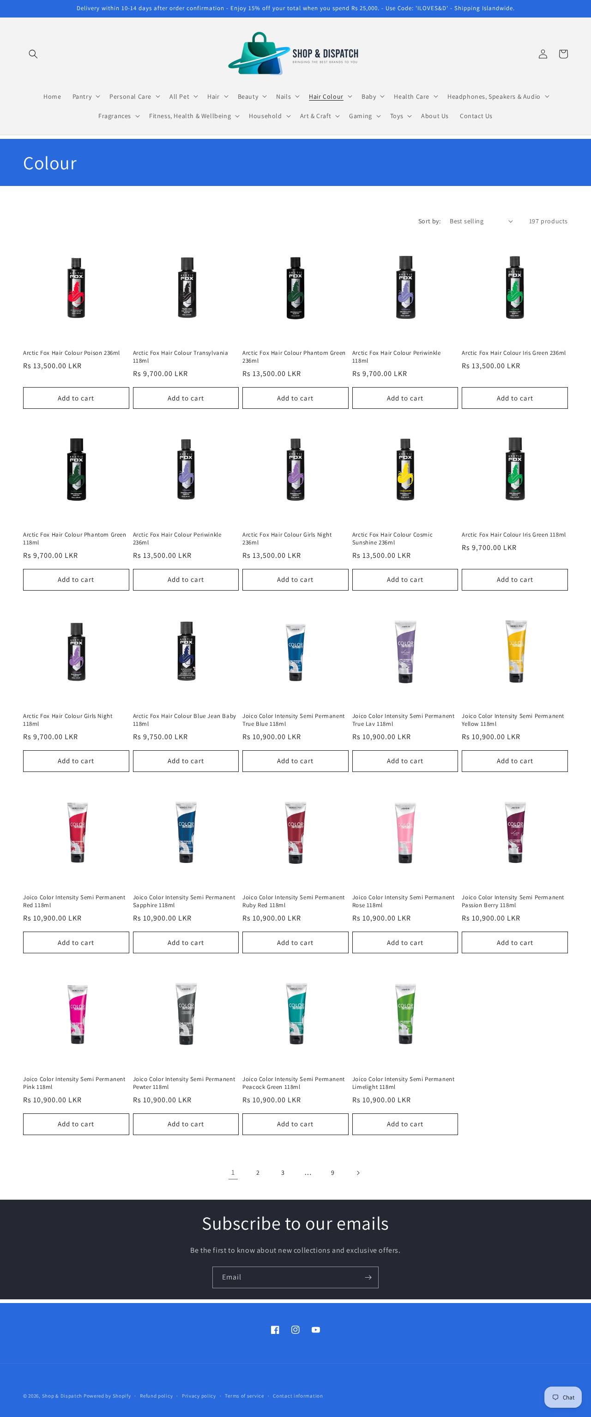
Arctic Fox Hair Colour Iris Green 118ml (514, 534)
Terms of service (244, 1395)
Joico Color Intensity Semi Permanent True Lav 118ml (403, 720)
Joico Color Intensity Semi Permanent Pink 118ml (74, 1083)
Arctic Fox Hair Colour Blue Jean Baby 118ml (184, 720)
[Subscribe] (368, 1277)
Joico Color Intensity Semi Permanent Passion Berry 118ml (513, 901)
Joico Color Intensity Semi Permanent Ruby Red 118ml (293, 901)
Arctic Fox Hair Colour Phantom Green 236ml (294, 357)
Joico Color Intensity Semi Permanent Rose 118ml (403, 901)
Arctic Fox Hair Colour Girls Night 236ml (287, 538)
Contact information (298, 1395)
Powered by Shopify (107, 1396)
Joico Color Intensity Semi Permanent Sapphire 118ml (184, 901)
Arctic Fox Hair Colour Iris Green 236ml (514, 353)
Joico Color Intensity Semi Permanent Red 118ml (74, 901)
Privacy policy (199, 1395)
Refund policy (156, 1395)
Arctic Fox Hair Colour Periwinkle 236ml (177, 538)
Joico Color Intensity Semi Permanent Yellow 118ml (513, 720)
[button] (33, 54)
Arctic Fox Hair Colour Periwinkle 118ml (396, 357)
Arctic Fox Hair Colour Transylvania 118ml (181, 357)
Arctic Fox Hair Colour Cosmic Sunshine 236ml (392, 538)
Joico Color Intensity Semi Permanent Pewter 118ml (184, 1083)
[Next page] (358, 1173)
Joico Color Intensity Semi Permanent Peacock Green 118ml (293, 1083)
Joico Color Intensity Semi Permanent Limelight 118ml (403, 1083)
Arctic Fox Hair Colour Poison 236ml (71, 353)
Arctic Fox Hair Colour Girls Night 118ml (67, 720)
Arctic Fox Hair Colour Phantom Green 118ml (75, 538)
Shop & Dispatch (62, 1396)
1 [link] (233, 1172)
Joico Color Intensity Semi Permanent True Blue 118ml (293, 720)
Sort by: (429, 221)
